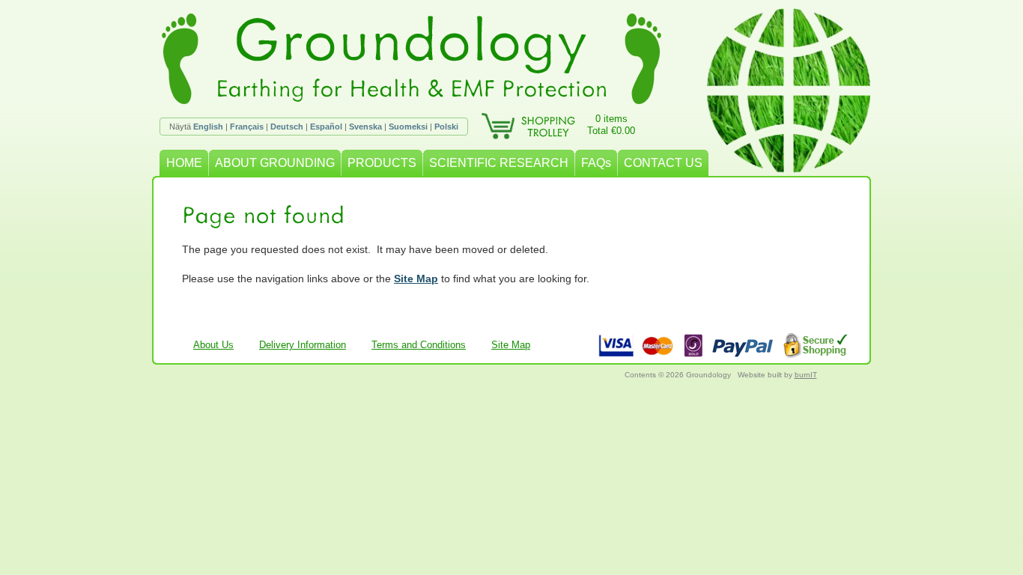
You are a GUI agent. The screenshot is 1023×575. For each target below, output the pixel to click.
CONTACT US (663, 162)
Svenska (365, 126)
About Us (213, 344)
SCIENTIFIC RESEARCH (498, 162)
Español (326, 126)
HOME (184, 162)
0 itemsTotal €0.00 (611, 124)
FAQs (596, 162)
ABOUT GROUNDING (275, 162)
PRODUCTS (381, 162)
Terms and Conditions (418, 344)
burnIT (806, 375)
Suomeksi (408, 126)
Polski (446, 126)
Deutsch (286, 126)
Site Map (416, 279)
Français (247, 126)
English (208, 126)
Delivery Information (302, 344)
